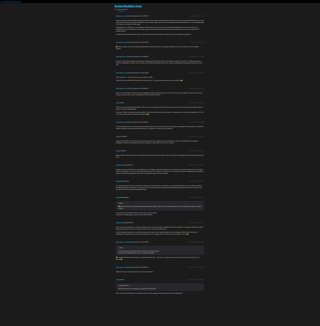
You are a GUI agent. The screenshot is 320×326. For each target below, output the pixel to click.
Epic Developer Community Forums (11, 1)
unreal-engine (121, 10)
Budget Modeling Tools (128, 6)
